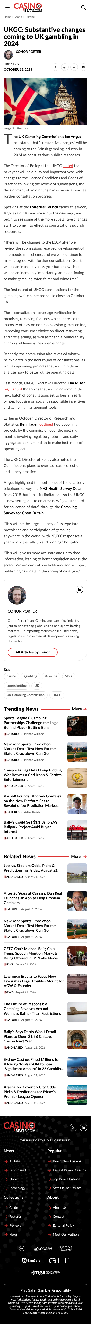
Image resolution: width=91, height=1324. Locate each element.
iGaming (51, 676)
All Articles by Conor (33, 652)
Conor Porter (28, 51)
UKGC (56, 695)
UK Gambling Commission (26, 695)
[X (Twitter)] (73, 1127)
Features (12, 734)
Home (7, 16)
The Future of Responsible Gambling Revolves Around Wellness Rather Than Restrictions (32, 1008)
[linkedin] (79, 589)
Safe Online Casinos (67, 1188)
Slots (68, 676)
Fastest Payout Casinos (69, 1170)
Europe (30, 16)
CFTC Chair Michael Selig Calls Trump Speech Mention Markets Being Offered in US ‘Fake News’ (31, 953)
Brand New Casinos (67, 1161)
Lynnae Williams (34, 734)
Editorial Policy (63, 1225)
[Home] (28, 7)
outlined (46, 424)
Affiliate (14, 1161)
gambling (30, 676)
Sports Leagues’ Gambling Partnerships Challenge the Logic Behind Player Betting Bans (31, 722)
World (18, 16)
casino (11, 676)
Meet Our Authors (66, 1234)
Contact (58, 1216)
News (9, 964)
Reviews (15, 1225)
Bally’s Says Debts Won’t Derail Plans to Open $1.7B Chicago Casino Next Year (30, 1036)
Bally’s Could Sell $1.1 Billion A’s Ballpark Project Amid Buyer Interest (31, 827)
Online (14, 1179)
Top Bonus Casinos (66, 1179)
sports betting (17, 685)
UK (37, 685)
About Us (59, 1208)
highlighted (13, 389)
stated (68, 166)
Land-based (14, 786)
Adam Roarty (36, 786)
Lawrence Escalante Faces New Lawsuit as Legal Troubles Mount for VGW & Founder (34, 981)
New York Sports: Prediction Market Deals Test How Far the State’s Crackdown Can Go (30, 748)
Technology (17, 1188)
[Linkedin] (83, 1127)
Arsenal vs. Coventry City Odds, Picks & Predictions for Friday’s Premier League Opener (30, 1092)
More (77, 709)
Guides (14, 1208)
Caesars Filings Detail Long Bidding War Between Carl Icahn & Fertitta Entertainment (33, 775)
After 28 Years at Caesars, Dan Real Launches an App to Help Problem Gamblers (33, 898)
